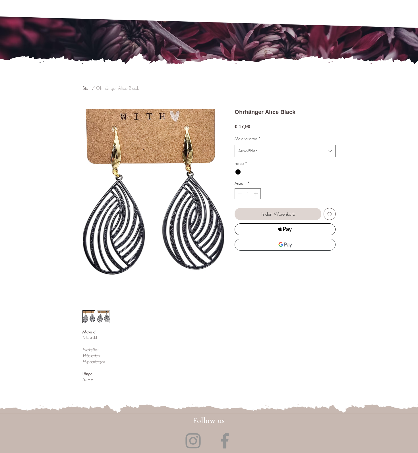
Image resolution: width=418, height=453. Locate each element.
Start (86, 88)
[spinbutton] (248, 194)
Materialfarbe (248, 138)
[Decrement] (239, 194)
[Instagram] (193, 441)
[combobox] (285, 151)
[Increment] (256, 194)
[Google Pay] (285, 245)
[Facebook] (224, 441)
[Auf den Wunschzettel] (330, 214)
